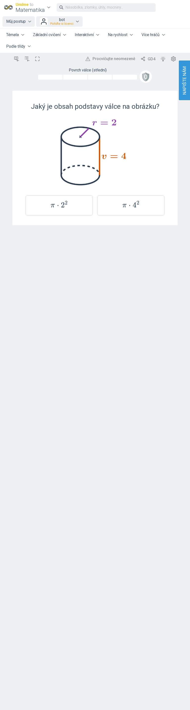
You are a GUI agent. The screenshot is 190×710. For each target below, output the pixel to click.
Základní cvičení (47, 34)
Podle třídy (15, 46)
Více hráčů (151, 34)
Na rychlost (117, 34)
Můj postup (16, 21)
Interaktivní (84, 34)
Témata (12, 34)
